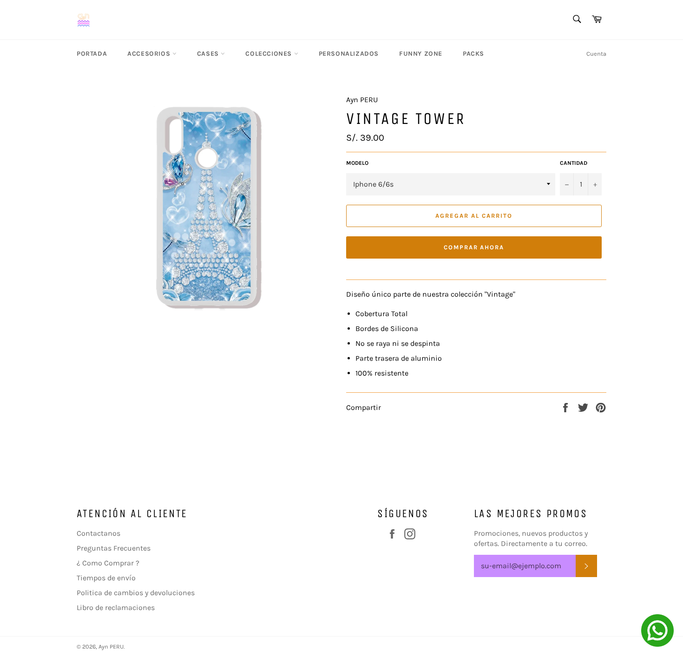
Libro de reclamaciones (116, 607)
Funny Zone (420, 54)
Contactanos (98, 533)
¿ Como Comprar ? (108, 563)
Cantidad (573, 163)
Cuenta (596, 53)
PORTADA (92, 54)
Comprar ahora (474, 247)
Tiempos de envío (106, 577)
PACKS (473, 54)
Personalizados (349, 54)
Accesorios (149, 54)
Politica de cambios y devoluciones (136, 592)
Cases (209, 54)
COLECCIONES (269, 54)
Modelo (357, 163)
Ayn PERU (111, 646)
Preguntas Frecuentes (114, 548)
